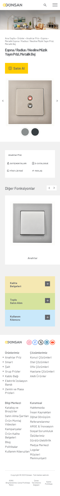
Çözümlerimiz (38, 352)
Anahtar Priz (32, 38)
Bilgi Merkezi (13, 403)
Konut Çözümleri (41, 357)
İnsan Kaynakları (40, 412)
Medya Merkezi (39, 445)
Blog (7, 442)
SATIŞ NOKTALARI (18, 163)
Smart (9, 362)
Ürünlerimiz (12, 352)
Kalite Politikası (48, 483)
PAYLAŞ (38, 171)
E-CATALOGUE (41, 163)
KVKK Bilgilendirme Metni (11, 482)
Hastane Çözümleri (42, 371)
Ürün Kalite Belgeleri (12, 435)
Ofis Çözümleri (39, 366)
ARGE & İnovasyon (41, 426)
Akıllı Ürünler (38, 376)
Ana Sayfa (10, 38)
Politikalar (11, 446)
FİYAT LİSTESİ (16, 171)
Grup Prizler (12, 371)
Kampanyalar (13, 429)
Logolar (35, 449)
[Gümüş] (25, 132)
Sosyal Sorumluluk (41, 431)
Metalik (8, 41)
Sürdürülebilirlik (40, 440)
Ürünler (20, 38)
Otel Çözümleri (39, 362)
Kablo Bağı (11, 376)
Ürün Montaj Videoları (13, 422)
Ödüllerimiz (37, 435)
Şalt (7, 366)
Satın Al (19, 68)
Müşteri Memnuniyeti (38, 456)
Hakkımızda (37, 407)
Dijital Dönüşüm (40, 417)
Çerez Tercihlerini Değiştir (36, 482)
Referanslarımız (40, 421)
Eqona (44, 38)
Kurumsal (36, 403)
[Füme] (35, 132)
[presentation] (3, 101)
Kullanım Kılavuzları (17, 451)
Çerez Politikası (24, 483)
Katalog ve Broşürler (11, 409)
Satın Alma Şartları (17, 416)
